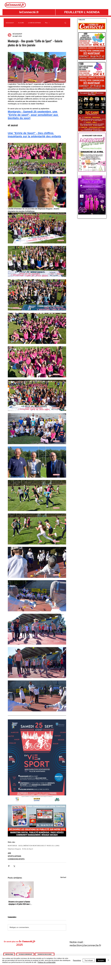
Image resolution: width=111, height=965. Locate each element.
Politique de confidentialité (47, 962)
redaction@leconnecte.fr (85, 945)
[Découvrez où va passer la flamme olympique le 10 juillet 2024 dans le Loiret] (20, 889)
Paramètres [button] (77, 960)
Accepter (101, 960)
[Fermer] (108, 960)
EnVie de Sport (27, 849)
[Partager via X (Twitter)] (14, 866)
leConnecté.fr (10, 22)
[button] (82, 12)
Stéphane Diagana (14, 849)
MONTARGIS (12, 845)
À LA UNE (21, 22)
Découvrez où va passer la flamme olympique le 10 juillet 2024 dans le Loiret (19, 903)
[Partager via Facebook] (9, 866)
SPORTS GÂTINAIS (14, 856)
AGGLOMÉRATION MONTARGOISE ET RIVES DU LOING (38, 845)
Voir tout (63, 877)
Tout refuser (89, 960)
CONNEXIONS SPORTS (16, 859)
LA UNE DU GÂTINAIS (34, 22)
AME (9, 853)
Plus (46, 22)
